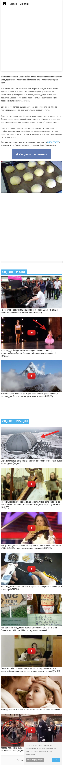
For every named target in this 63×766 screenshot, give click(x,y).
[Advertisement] (31, 40)
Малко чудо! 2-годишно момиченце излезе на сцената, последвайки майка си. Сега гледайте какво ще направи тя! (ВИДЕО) (28, 353)
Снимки (24, 3)
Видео (13, 3)
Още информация (35, 760)
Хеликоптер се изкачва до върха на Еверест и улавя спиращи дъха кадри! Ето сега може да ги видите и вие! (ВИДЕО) (29, 395)
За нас (20, 760)
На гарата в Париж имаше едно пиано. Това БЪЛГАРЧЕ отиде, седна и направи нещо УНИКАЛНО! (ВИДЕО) (29, 311)
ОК (56, 760)
